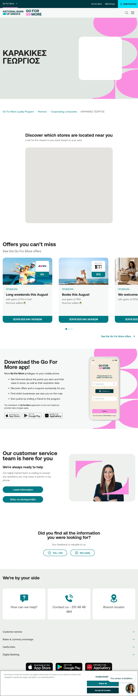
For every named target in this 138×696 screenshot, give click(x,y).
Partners (42, 111)
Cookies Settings (103, 676)
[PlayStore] (69, 667)
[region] (69, 683)
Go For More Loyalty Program (18, 111)
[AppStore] (39, 667)
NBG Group (110, 4)
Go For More (8, 3)
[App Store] (13, 414)
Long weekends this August (27, 294)
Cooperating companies (64, 111)
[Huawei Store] (98, 667)
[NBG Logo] (13, 13)
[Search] (127, 13)
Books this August (75, 294)
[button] (66, 329)
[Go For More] (33, 13)
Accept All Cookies (103, 690)
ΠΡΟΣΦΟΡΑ (12, 289)
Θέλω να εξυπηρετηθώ (23, 499)
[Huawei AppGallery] (54, 414)
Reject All (103, 683)
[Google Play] (33, 414)
